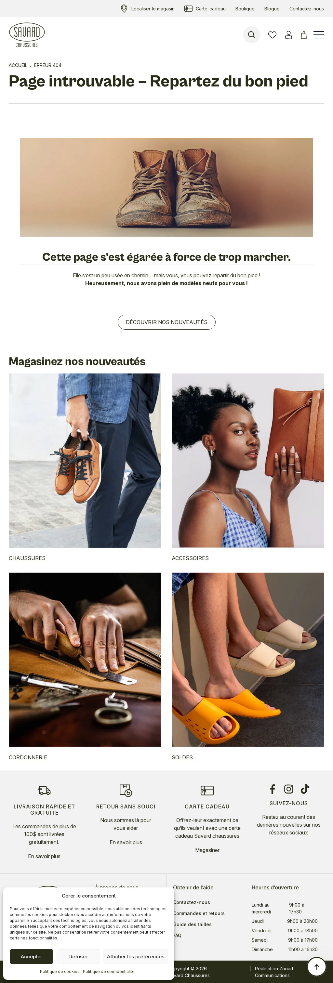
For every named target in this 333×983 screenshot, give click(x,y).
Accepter (31, 956)
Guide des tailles (192, 924)
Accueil (18, 65)
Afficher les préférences (135, 956)
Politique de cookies (60, 971)
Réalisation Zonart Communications (274, 972)
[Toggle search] (251, 34)
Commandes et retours (199, 913)
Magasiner (207, 850)
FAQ (177, 935)
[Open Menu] (318, 35)
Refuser (78, 956)
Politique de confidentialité (109, 971)
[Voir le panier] (305, 35)
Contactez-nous (191, 902)
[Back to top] (316, 966)
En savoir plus (44, 856)
